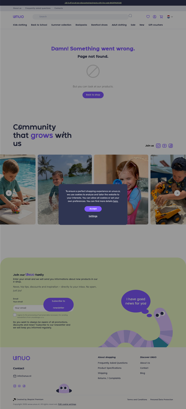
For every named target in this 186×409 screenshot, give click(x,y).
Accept (93, 209)
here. (115, 201)
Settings (93, 216)
